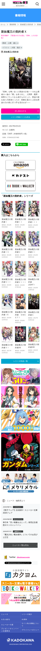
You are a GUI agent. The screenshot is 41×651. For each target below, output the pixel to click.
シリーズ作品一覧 (20, 361)
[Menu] (3, 4)
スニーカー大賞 (7, 625)
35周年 (24, 619)
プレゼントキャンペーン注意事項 (10, 630)
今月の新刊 (5, 619)
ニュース (4, 614)
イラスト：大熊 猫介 (11, 48)
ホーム (3, 24)
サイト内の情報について (30, 624)
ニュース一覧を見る (20, 545)
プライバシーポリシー (30, 630)
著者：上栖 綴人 (9, 43)
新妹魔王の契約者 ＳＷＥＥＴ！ (20, 314)
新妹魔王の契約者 (26, 24)
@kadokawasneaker (23, 557)
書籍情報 (13, 24)
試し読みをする (20, 111)
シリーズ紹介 (27, 614)
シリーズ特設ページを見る (20, 117)
